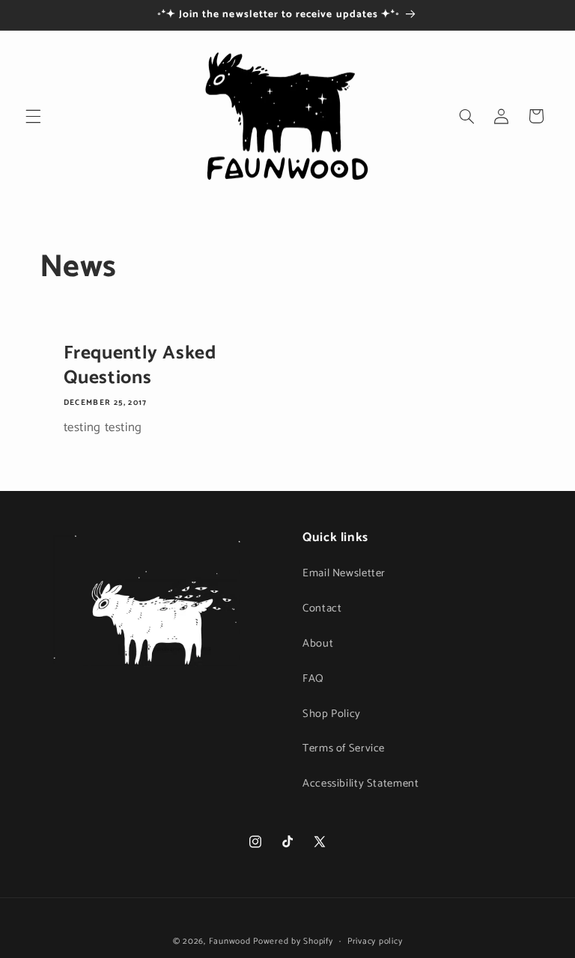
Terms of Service (343, 748)
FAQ (313, 679)
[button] (33, 116)
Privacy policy (374, 941)
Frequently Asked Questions (139, 366)
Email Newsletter (344, 573)
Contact (321, 608)
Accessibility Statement (360, 784)
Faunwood (230, 941)
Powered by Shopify (292, 941)
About (317, 644)
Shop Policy (331, 714)
